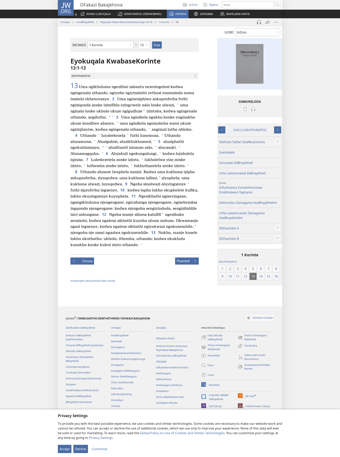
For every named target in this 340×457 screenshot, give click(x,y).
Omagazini (117, 365)
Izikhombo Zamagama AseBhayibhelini (248, 202)
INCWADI (79, 45)
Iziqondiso (117, 388)
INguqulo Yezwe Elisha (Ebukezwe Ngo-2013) (126, 22)
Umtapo (65, 22)
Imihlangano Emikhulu (169, 385)
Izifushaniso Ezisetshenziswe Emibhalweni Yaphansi (240, 187)
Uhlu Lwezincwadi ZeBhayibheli (242, 173)
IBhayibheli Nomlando (79, 402)
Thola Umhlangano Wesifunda (215, 347)
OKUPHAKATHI (228, 261)
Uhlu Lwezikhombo (122, 382)
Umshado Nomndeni (78, 372)
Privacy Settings (101, 438)
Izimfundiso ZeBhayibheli (80, 327)
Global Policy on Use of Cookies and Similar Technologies (182, 433)
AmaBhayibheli (85, 22)
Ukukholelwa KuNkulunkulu (82, 390)
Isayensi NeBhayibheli (78, 396)
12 (104, 214)
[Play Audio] (258, 22)
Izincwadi (116, 341)
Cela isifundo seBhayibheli (171, 355)
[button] (140, 14)
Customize (99, 449)
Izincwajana (118, 347)
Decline (80, 449)
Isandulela (227, 152)
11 (134, 196)
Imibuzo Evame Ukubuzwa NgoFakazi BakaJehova (171, 348)
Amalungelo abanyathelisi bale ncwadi (92, 280)
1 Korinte (164, 22)
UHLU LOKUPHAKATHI (249, 130)
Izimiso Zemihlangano (124, 376)
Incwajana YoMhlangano (125, 370)
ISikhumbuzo (164, 379)
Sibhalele (161, 361)
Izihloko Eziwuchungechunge (128, 359)
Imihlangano (163, 373)
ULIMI (229, 32)
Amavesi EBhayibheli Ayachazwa (84, 345)
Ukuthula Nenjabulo (78, 367)
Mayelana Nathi (165, 338)
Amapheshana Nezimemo (126, 353)
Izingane (71, 384)
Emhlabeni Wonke (166, 403)
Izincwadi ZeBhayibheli (236, 163)
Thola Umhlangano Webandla (252, 337)
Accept (65, 449)
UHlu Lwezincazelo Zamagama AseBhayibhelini (242, 215)
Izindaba (161, 327)
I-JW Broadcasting (121, 394)
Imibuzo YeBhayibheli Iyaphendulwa (78, 337)
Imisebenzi (162, 391)
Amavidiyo (117, 400)
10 (123, 190)
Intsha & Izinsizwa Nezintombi (83, 378)
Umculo (115, 406)
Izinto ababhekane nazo (170, 397)
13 (74, 85)
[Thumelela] (267, 22)
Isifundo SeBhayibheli (78, 351)
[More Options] (276, 22)
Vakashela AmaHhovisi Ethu (172, 367)
